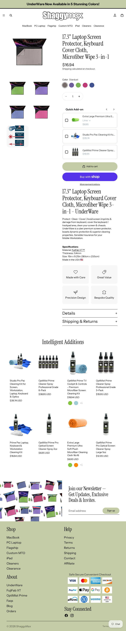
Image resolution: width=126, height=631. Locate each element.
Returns (69, 548)
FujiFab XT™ (78, 250)
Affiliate (69, 563)
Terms (68, 542)
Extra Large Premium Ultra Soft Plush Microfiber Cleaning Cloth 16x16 (99, 116)
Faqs (10, 601)
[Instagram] (72, 615)
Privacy (69, 537)
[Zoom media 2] (18, 89)
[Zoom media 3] (41, 89)
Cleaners (86, 25)
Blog (10, 606)
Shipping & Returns (79, 321)
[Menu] (4, 15)
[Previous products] (106, 109)
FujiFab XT (14, 590)
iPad (77, 25)
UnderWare (14, 585)
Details (68, 313)
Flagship (52, 25)
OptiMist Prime (17, 595)
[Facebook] (66, 615)
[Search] (10, 15)
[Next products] (113, 109)
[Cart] (122, 15)
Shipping (70, 553)
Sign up (111, 510)
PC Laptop (39, 25)
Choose (88, 370)
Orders (11, 611)
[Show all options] (81, 403)
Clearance (99, 25)
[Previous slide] (10, 362)
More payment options (90, 184)
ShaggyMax (23, 626)
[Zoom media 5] (41, 113)
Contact (69, 558)
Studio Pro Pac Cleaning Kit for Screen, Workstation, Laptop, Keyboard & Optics (99, 134)
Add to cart (92, 166)
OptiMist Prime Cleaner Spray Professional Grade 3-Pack (99, 150)
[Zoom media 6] (18, 136)
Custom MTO (66, 25)
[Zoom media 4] (18, 113)
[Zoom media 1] (29, 53)
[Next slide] (29, 362)
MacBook (27, 25)
